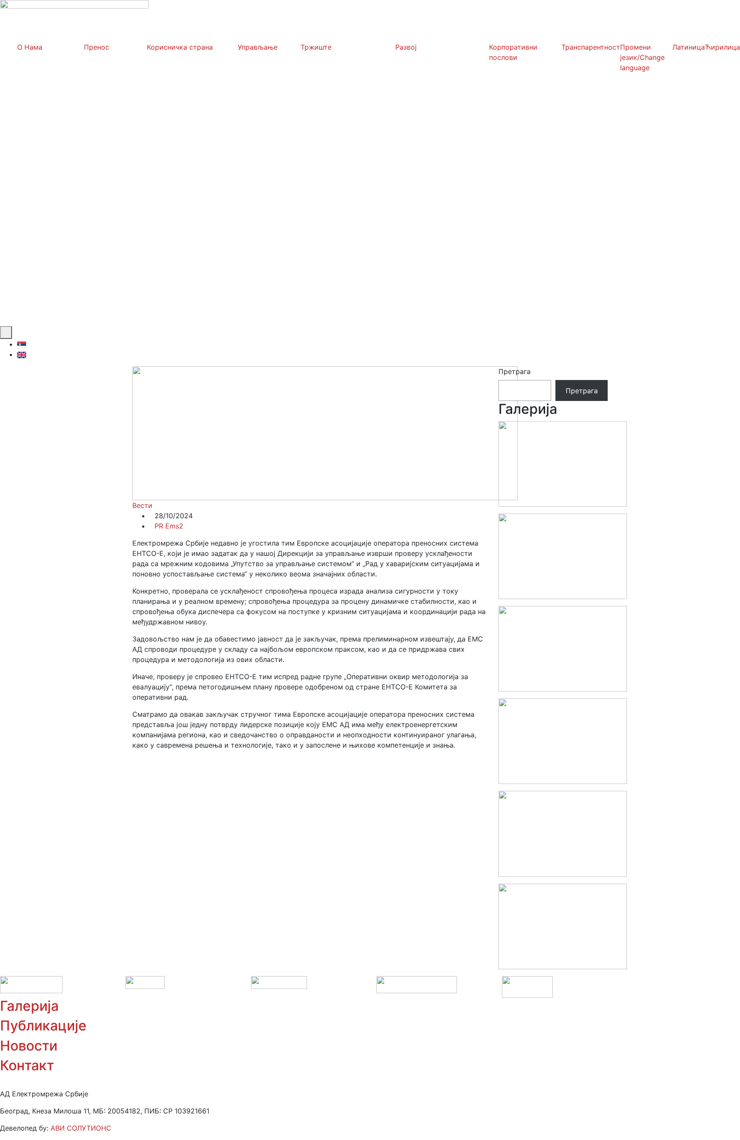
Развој (406, 47)
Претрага (514, 371)
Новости (28, 1045)
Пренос (96, 47)
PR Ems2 (169, 526)
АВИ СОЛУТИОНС (81, 1128)
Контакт (27, 1065)
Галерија (29, 1006)
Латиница (688, 47)
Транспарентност (590, 47)
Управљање (258, 47)
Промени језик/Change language (642, 57)
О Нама (29, 47)
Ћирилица (722, 47)
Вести (142, 505)
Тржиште (316, 47)
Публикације (43, 1025)
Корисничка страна (180, 47)
